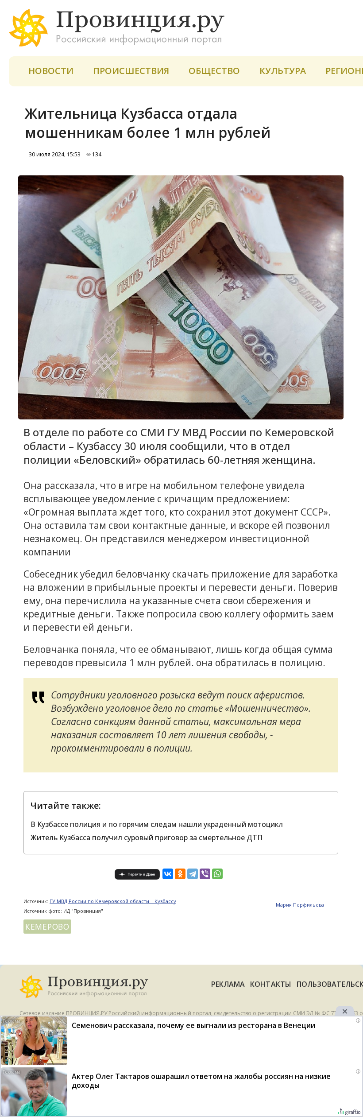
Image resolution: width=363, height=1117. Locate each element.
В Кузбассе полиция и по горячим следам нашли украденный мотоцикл (157, 824)
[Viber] (205, 874)
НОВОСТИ (50, 71)
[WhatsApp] (217, 874)
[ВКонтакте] (167, 874)
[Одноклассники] (180, 874)
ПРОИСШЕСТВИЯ (131, 71)
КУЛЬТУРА (282, 71)
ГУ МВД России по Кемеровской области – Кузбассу (113, 901)
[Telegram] (192, 874)
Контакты (270, 984)
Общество (214, 71)
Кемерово (47, 926)
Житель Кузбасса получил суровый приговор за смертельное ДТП (147, 837)
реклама (228, 984)
